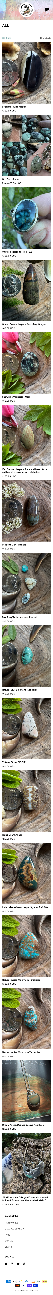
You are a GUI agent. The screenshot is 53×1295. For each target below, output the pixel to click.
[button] (5, 10)
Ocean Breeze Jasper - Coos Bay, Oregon (24, 324)
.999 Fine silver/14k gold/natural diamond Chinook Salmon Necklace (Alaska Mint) (25, 1199)
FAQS (7, 1235)
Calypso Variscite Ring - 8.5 (17, 251)
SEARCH (9, 1247)
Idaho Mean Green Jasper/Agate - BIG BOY (25, 907)
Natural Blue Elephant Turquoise (20, 689)
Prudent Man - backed (14, 544)
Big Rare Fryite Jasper (14, 106)
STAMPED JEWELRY (15, 1229)
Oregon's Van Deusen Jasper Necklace (23, 1125)
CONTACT (10, 1241)
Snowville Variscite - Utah (16, 396)
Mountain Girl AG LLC (29, 1290)
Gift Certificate (10, 179)
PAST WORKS (11, 1223)
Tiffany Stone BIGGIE (14, 762)
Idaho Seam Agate (12, 834)
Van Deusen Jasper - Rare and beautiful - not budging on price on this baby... (24, 471)
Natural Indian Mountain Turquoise (21, 980)
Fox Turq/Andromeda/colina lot (19, 617)
